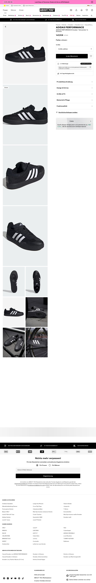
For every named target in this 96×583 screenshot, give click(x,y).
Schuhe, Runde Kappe (39, 559)
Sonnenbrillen (67, 511)
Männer (13, 10)
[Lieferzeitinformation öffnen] (90, 67)
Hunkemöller (5, 544)
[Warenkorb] (92, 10)
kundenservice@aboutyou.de (36, 485)
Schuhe (64, 25)
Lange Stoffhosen (38, 503)
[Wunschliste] (87, 10)
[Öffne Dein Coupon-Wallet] (71, 10)
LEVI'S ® (35, 533)
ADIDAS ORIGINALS (69, 533)
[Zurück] (5, 26)
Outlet (7, 5)
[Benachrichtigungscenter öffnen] (81, 10)
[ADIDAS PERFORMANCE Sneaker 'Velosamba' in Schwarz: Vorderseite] (25, 54)
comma (35, 538)
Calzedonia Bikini (37, 509)
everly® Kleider (37, 520)
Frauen (5, 10)
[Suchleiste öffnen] (90, 15)
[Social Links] (4, 578)
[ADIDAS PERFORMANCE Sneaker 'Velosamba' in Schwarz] (25, 175)
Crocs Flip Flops (37, 506)
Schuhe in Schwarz (69, 554)
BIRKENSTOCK (6, 538)
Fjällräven (66, 541)
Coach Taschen (37, 514)
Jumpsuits (66, 506)
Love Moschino (68, 536)
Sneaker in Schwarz (38, 554)
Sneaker (70, 25)
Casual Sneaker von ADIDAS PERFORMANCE (14, 554)
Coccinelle (36, 541)
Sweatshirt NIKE (37, 517)
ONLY (3, 527)
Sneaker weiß (67, 517)
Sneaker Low (79, 25)
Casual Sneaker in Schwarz (9, 556)
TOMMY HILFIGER (69, 538)
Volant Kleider (68, 503)
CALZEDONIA (6, 536)
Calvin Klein (36, 536)
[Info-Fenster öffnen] (92, 2)
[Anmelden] (76, 10)
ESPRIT (4, 541)
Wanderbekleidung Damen (9, 506)
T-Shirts (66, 509)
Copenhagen (67, 530)
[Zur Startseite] (12, 571)
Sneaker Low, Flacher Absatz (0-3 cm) (13, 559)
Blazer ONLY (5, 511)
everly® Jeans (6, 520)
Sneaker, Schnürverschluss (40, 556)
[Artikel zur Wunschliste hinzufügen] (91, 56)
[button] (74, 49)
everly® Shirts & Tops (8, 514)
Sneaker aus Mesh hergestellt (72, 556)
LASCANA (36, 530)
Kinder (21, 10)
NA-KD (4, 533)
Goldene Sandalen (7, 503)
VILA (65, 527)
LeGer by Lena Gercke (39, 544)
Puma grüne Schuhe (7, 509)
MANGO (4, 530)
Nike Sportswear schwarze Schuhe (42, 511)
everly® (35, 527)
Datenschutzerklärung (21, 483)
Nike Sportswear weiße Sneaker (73, 514)
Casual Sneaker (89, 25)
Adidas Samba (6, 517)
